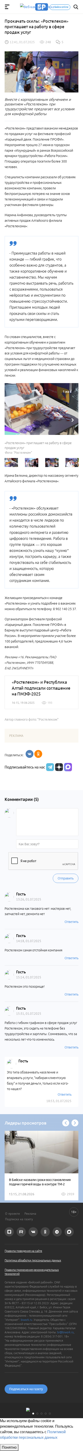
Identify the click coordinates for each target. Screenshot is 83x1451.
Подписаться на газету (26, 1389)
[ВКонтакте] (29, 754)
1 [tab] (33, 1413)
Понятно (9, 1447)
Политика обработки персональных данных (33, 1260)
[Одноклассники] (38, 754)
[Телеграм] (49, 767)
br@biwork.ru (65, 1332)
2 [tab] (37, 1413)
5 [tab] (50, 1413)
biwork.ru (26, 1319)
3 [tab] (41, 1413)
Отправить (66, 878)
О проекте (12, 1213)
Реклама (30, 1213)
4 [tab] (46, 1413)
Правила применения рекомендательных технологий (32, 1271)
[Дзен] (58, 767)
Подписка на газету (19, 1219)
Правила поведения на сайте (23, 1250)
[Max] (68, 767)
